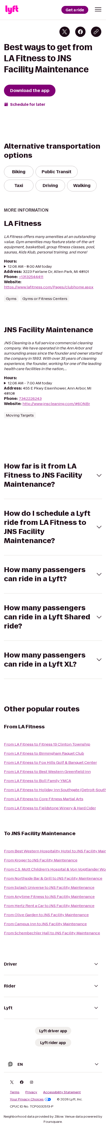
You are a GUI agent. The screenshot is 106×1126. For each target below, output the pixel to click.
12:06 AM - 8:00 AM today (30, 266)
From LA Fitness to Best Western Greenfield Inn (47, 771)
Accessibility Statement (62, 1092)
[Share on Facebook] (80, 32)
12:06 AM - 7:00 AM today (30, 383)
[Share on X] (65, 32)
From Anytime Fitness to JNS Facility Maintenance (49, 896)
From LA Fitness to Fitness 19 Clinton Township (47, 744)
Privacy (31, 1092)
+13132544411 (31, 276)
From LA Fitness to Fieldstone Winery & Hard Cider (50, 808)
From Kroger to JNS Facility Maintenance (40, 860)
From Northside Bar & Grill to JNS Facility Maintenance (53, 878)
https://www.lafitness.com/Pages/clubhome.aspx (48, 287)
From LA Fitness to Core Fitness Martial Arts (43, 798)
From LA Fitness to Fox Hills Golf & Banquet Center (50, 762)
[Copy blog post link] (96, 32)
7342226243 (30, 398)
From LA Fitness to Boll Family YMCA (37, 780)
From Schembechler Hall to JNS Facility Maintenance (52, 933)
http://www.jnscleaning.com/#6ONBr (56, 403)
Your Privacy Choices (27, 1099)
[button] (98, 9)
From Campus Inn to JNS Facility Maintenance (45, 923)
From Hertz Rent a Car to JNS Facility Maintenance (49, 905)
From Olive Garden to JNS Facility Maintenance (46, 914)
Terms (14, 1092)
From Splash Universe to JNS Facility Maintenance (49, 887)
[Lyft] (12, 10)
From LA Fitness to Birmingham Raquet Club (44, 753)
